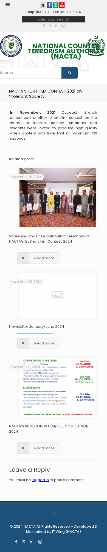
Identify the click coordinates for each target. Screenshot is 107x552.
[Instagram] (63, 25)
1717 (46, 12)
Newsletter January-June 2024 (36, 326)
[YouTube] (56, 25)
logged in (40, 479)
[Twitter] (50, 25)
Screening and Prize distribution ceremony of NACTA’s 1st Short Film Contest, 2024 (49, 239)
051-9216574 (70, 12)
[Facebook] (44, 25)
